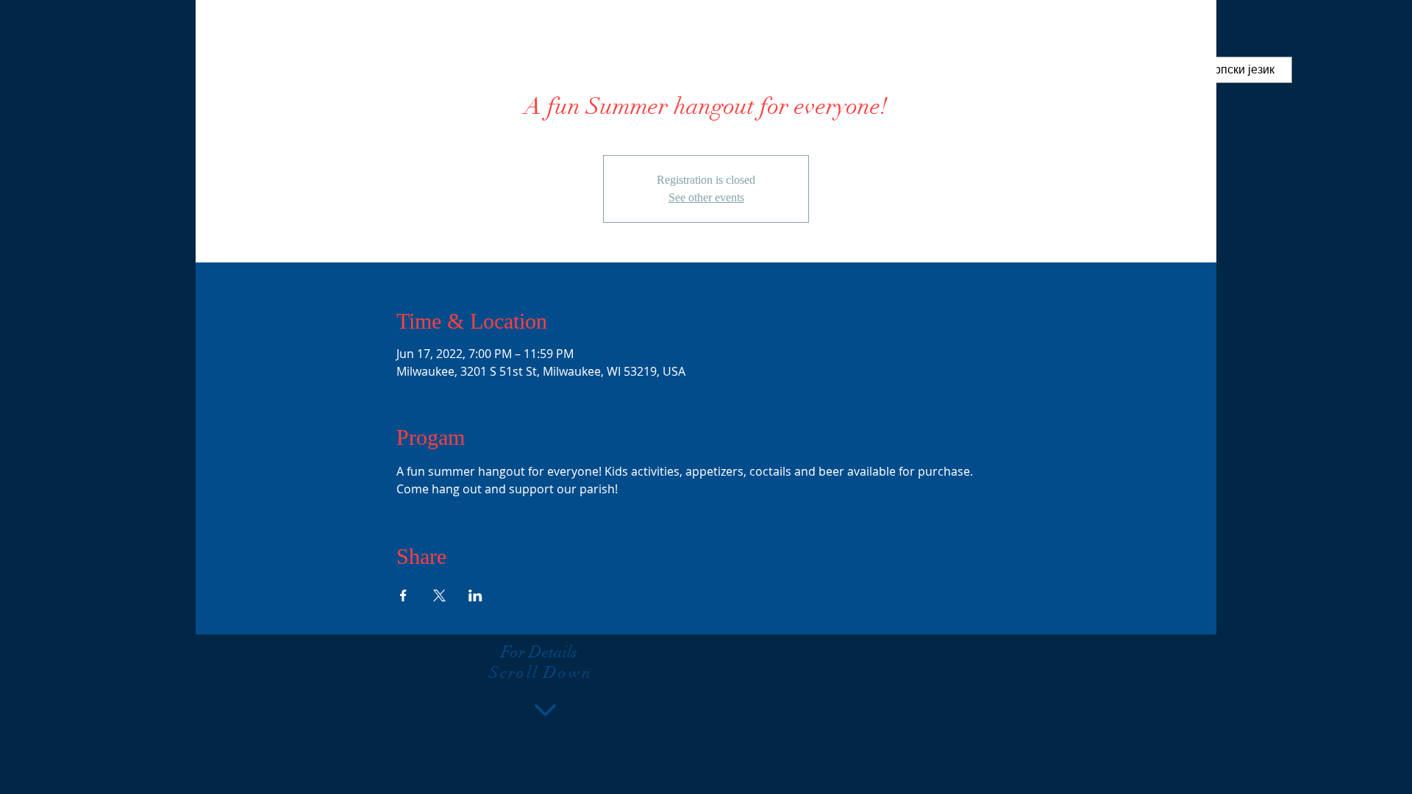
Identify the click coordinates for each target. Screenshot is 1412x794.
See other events (706, 197)
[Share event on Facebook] (403, 595)
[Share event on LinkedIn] (475, 595)
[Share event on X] (439, 595)
